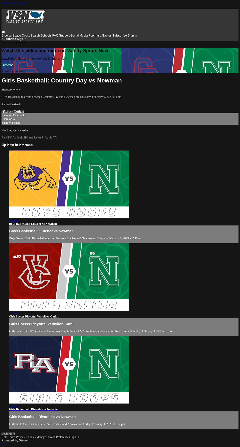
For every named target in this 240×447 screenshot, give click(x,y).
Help (5, 437)
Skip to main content (14, 3)
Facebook (8, 111)
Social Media (79, 35)
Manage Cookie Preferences (53, 437)
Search (35, 35)
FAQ (55, 35)
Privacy (21, 437)
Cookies (31, 437)
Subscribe (7, 65)
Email (20, 111)
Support (64, 35)
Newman (6, 89)
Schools (46, 35)
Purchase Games (100, 35)
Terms (12, 437)
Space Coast (21, 35)
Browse (7, 35)
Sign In (21, 38)
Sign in (132, 35)
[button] (3, 32)
